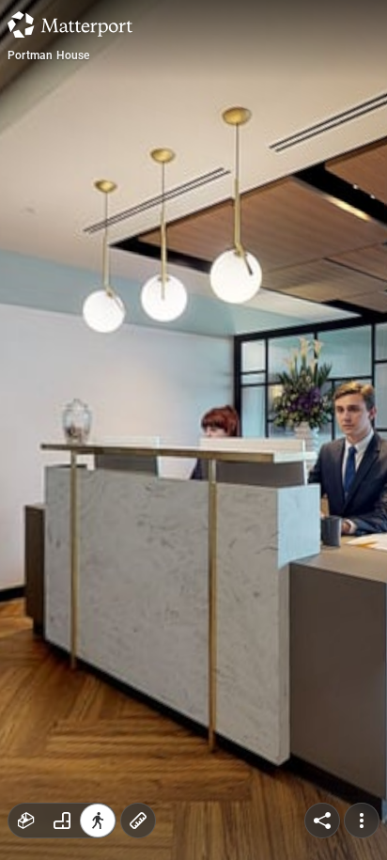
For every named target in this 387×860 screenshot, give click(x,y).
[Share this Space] (322, 820)
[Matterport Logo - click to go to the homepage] (70, 24)
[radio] (26, 820)
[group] (62, 820)
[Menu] (361, 820)
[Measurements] (138, 820)
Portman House (49, 55)
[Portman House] (193, 430)
